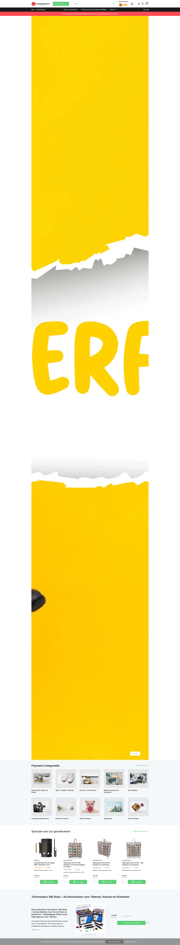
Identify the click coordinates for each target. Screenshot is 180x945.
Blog (32, 9)
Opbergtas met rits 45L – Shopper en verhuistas (102, 864)
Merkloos (37, 860)
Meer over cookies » (131, 941)
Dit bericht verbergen (114, 941)
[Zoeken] (113, 4)
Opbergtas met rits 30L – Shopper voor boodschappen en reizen (74, 865)
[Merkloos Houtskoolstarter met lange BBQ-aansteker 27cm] (46, 848)
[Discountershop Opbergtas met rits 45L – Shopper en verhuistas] (104, 848)
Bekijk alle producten (140, 831)
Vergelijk (48, 867)
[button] (89, 758)
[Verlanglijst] (143, 4)
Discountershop (67, 860)
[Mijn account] (139, 4)
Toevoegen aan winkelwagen (131, 923)
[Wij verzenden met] (123, 3)
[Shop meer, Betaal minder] (40, 3)
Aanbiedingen (40, 9)
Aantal (114, 923)
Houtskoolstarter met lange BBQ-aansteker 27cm (44, 864)
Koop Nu (135, 753)
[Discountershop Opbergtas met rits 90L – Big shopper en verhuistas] (134, 848)
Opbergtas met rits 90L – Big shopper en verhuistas (132, 864)
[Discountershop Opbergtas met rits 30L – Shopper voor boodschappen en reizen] (75, 848)
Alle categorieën (141, 765)
